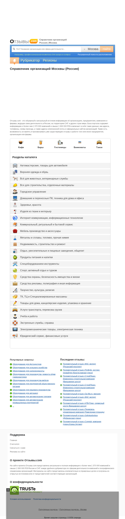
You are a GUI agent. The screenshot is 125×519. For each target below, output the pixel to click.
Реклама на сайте (17, 452)
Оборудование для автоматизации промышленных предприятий (28, 401)
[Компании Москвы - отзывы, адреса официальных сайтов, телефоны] (14, 60)
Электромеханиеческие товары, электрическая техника (51, 329)
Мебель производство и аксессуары (40, 231)
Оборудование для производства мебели (31, 380)
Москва (93, 49)
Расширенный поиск (95, 55)
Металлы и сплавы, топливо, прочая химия (44, 237)
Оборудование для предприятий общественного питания (34, 385)
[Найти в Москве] (14, 49)
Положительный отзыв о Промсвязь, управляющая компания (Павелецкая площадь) (83, 410)
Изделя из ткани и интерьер (35, 211)
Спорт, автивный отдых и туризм (38, 270)
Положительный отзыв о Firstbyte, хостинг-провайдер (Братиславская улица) (81, 371)
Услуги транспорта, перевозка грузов (41, 309)
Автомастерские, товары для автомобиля (43, 165)
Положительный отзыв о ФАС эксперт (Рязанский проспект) (79, 365)
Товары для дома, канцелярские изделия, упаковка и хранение (55, 303)
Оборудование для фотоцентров (27, 364)
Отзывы (23, 41)
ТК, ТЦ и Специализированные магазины (43, 296)
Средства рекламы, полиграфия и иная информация (50, 283)
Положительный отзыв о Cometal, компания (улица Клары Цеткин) (82, 423)
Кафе (21, 147)
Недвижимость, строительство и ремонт (42, 244)
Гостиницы (60, 147)
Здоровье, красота (30, 205)
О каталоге (14, 444)
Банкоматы (80, 147)
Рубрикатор (30, 60)
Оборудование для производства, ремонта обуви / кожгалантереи (34, 375)
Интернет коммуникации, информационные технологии (51, 218)
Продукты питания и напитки (36, 257)
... (13, 406)
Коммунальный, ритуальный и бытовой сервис (46, 224)
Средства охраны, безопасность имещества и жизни (50, 277)
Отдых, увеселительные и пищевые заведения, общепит (52, 250)
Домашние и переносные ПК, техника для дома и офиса (52, 198)
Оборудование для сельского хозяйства (30, 368)
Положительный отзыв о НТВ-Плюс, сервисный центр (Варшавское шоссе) (83, 404)
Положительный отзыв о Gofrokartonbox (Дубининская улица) (80, 416)
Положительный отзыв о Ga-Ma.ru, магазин (82, 394)
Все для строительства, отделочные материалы (47, 185)
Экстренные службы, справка (37, 323)
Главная (13, 440)
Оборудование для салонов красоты (28, 371)
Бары (41, 147)
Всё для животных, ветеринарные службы (44, 178)
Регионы (50, 60)
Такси (99, 147)
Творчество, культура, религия (37, 290)
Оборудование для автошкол (25, 393)
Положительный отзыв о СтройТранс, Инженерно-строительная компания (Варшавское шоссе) (79, 379)
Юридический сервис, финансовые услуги (44, 336)
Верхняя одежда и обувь (34, 172)
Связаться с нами (17, 448)
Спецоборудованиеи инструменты (39, 264)
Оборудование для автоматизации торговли (32, 397)
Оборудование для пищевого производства (31, 390)
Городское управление (33, 191)
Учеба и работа (29, 316)
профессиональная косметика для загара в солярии (47, 55)
